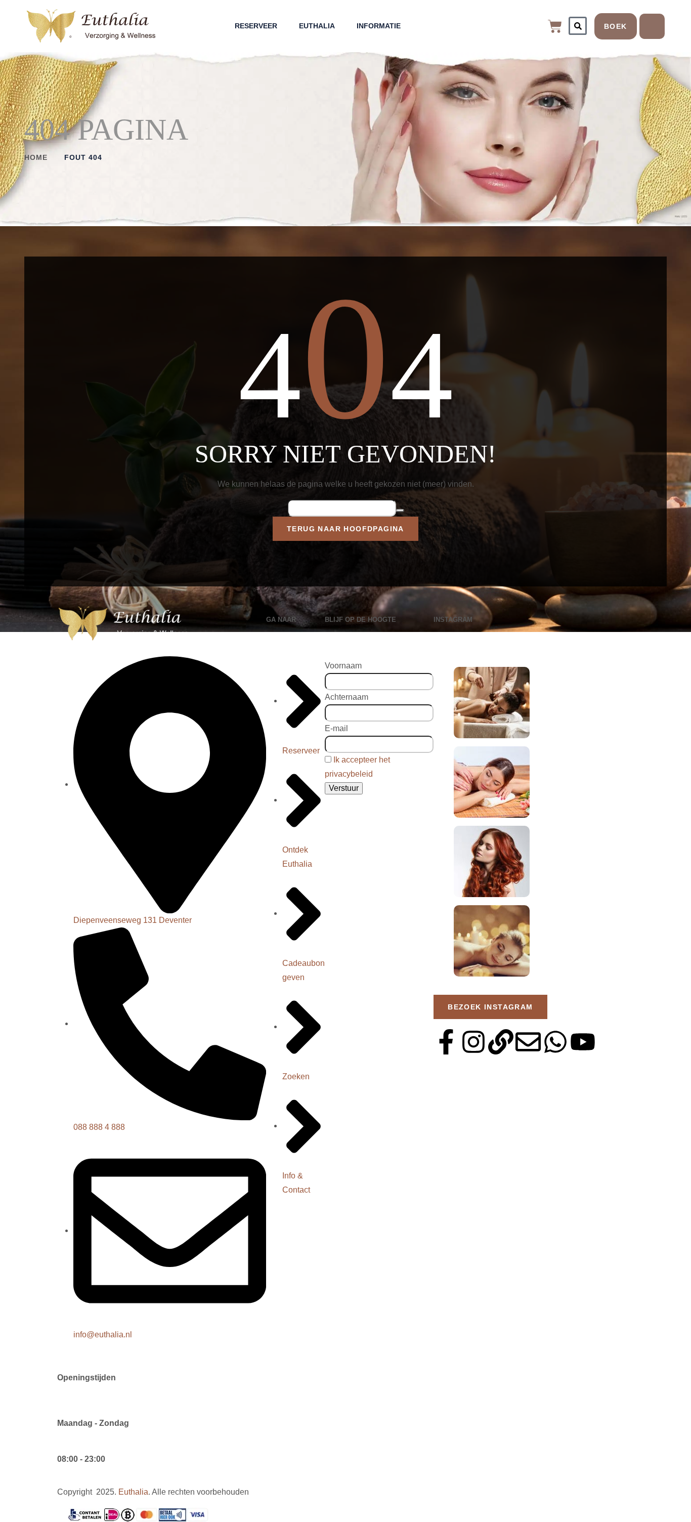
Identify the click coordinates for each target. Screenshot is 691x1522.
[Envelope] (528, 1041)
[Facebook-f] (446, 1041)
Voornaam (343, 665)
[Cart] (555, 26)
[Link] (500, 1041)
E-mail (336, 728)
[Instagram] (473, 1041)
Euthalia (317, 26)
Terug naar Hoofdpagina (345, 529)
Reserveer (256, 26)
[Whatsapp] (555, 1041)
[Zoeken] (578, 26)
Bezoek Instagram (490, 1007)
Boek (615, 26)
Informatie (379, 26)
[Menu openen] (652, 26)
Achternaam (346, 697)
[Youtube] (582, 1041)
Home (36, 157)
